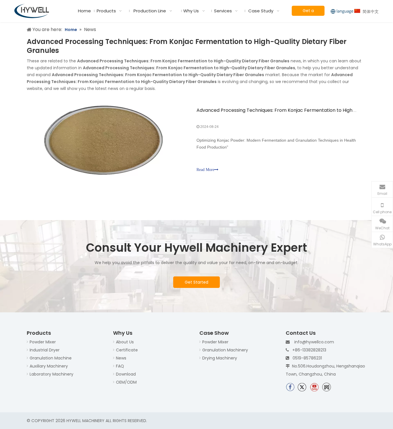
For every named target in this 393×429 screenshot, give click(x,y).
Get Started (196, 282)
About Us (125, 342)
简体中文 (369, 11)
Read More (205, 170)
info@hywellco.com (314, 342)
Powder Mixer (43, 342)
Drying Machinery (219, 358)
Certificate (127, 350)
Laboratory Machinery (51, 374)
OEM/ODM (126, 382)
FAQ (120, 366)
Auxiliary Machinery (49, 366)
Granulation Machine (51, 358)
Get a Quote (308, 12)
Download (126, 374)
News (121, 358)
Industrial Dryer (45, 350)
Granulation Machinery (225, 350)
